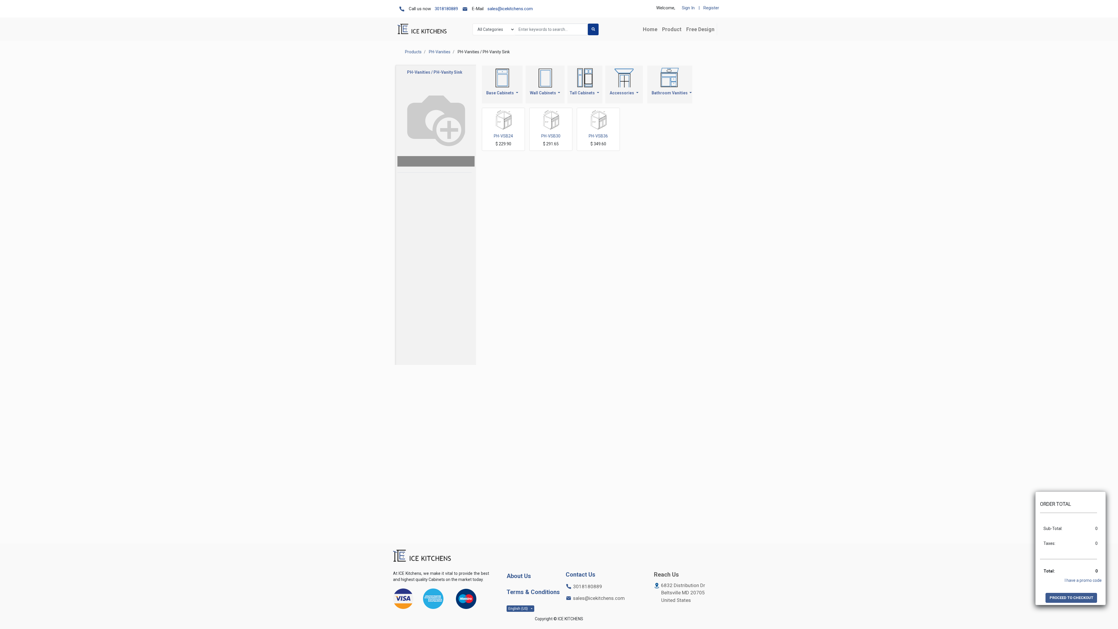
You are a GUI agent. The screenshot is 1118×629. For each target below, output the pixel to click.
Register (711, 7)
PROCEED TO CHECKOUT (1071, 598)
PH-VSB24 (503, 136)
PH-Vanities (439, 52)
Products (413, 52)
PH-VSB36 (598, 136)
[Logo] (422, 556)
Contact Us (580, 574)
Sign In (688, 7)
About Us (519, 576)
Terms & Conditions (533, 592)
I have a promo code (1083, 580)
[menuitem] (650, 29)
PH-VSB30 (550, 136)
